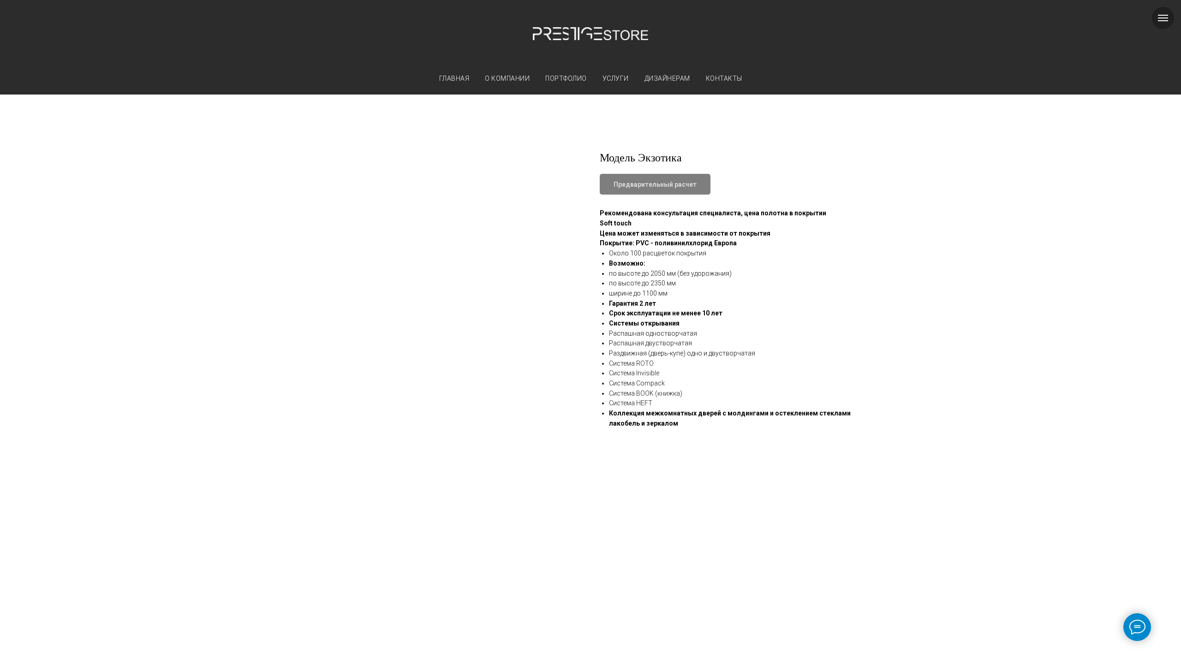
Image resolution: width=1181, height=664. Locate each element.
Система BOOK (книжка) (645, 393)
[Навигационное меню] (1163, 18)
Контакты (724, 78)
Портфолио (566, 78)
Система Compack (637, 383)
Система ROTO (631, 363)
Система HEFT (630, 403)
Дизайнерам (667, 78)
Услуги (615, 78)
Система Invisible (634, 373)
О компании (507, 78)
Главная (454, 78)
